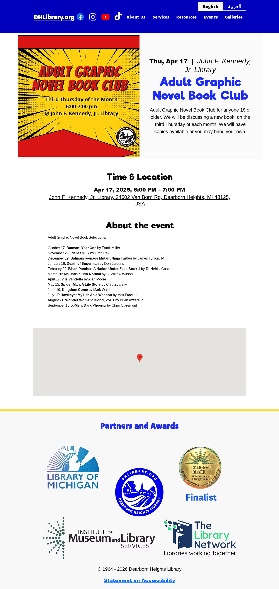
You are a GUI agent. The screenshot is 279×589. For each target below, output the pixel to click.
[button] (136, 17)
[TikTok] (118, 17)
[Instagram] (93, 17)
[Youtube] (105, 17)
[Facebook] (80, 17)
